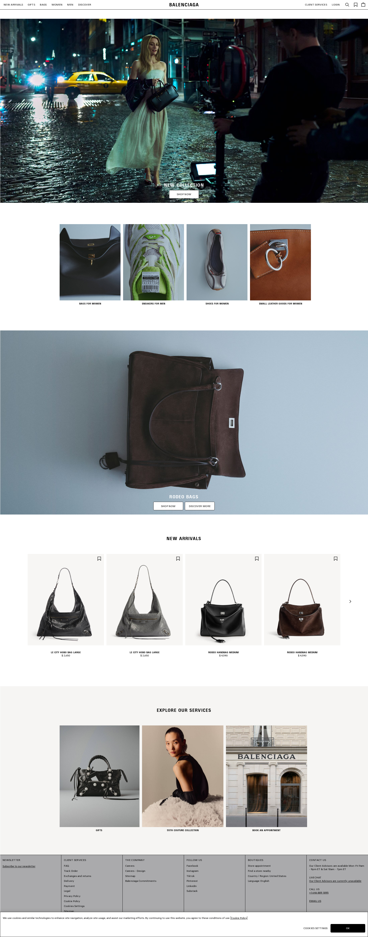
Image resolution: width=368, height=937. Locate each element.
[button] (350, 601)
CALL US (319, 891)
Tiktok (191, 876)
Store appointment (259, 865)
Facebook (192, 865)
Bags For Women (90, 303)
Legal (67, 890)
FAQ (66, 865)
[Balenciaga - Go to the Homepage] (184, 5)
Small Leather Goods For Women (280, 303)
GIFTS (31, 4)
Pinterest (192, 880)
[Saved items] (356, 4)
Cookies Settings (74, 906)
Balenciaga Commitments (140, 880)
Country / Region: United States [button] (267, 876)
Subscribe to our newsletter (19, 866)
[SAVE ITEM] (99, 558)
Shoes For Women (217, 303)
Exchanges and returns (77, 876)
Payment (69, 886)
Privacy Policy (72, 896)
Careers (129, 865)
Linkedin (192, 886)
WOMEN (57, 4)
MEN (70, 4)
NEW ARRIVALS (13, 4)
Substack (192, 890)
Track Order (71, 870)
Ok (348, 928)
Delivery (69, 880)
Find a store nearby (259, 870)
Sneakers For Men (153, 303)
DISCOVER (84, 4)
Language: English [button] (258, 880)
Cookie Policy (72, 901)
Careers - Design (135, 870)
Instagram (192, 870)
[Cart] (363, 5)
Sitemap (69, 911)
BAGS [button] (43, 4)
